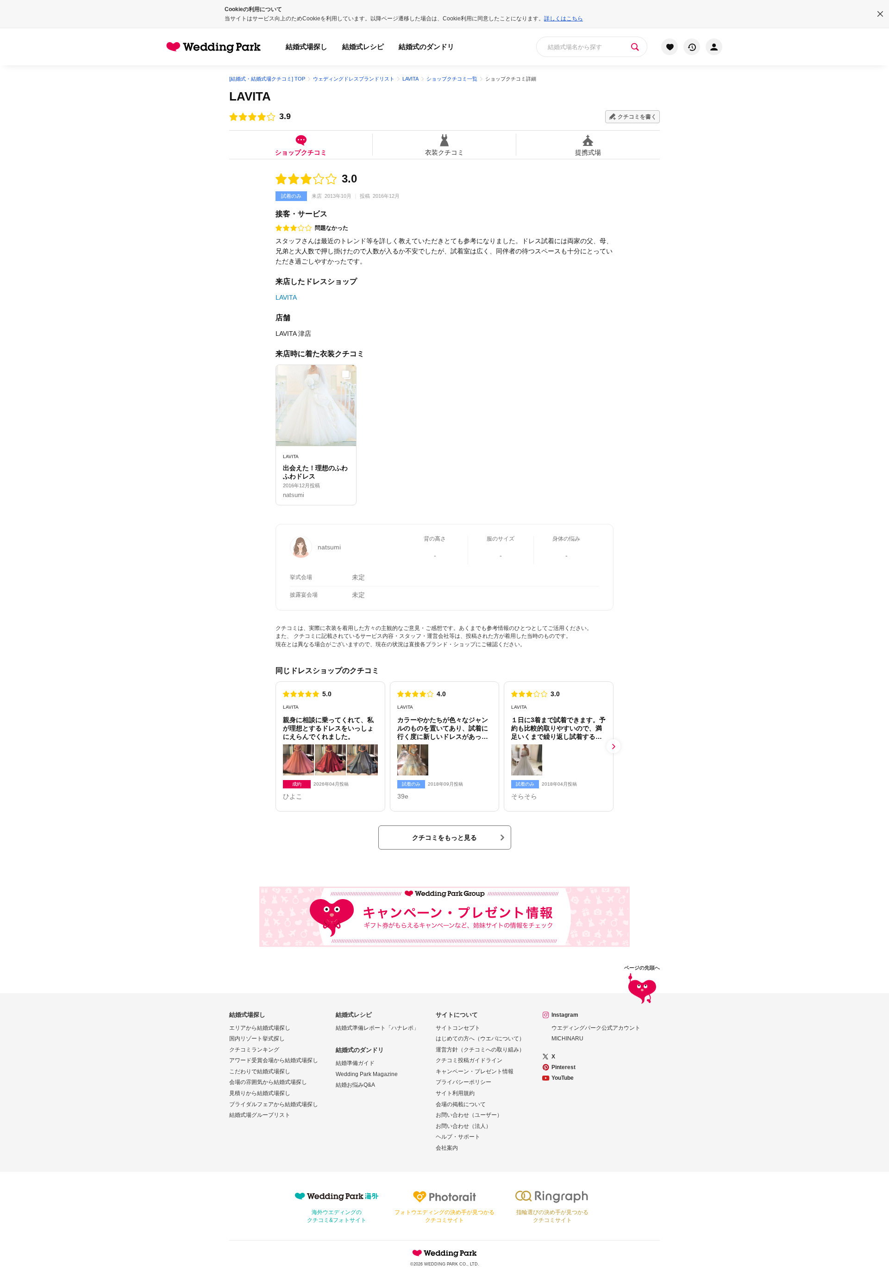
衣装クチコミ (444, 152)
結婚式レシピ (363, 46)
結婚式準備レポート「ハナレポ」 (377, 1028)
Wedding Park (444, 1253)
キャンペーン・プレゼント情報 (474, 1071)
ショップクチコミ (301, 152)
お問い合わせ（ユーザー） (469, 1115)
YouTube (562, 1078)
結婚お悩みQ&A (355, 1085)
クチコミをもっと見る (444, 837)
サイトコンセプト (458, 1028)
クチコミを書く (637, 116)
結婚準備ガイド (355, 1063)
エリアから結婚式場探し (259, 1028)
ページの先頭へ (642, 967)
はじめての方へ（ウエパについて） (480, 1038)
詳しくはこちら (563, 18)
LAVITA (250, 96)
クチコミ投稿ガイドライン (469, 1060)
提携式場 (588, 152)
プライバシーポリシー (463, 1082)
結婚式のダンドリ (426, 46)
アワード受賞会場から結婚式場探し (273, 1060)
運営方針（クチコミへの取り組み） (480, 1049)
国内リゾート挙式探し (257, 1038)
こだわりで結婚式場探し (259, 1071)
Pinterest (563, 1067)
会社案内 (447, 1148)
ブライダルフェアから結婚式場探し (273, 1104)
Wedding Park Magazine (367, 1074)
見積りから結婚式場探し (259, 1093)
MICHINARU (567, 1038)
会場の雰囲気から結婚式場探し (268, 1082)
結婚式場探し (306, 46)
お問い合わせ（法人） (463, 1126)
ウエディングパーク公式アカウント (595, 1028)
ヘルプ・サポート (458, 1136)
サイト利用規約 (455, 1093)
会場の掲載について (461, 1104)
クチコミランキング (254, 1049)
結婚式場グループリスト (259, 1115)
